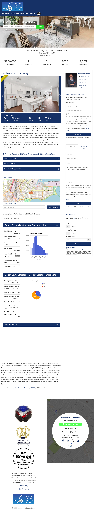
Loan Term (69, 218)
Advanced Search (12, 30)
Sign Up (21, 489)
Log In (27, 489)
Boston (26, 388)
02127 (32, 388)
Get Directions (53, 207)
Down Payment (71, 230)
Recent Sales (83, 82)
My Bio (81, 88)
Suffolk (20, 388)
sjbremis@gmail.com (71, 432)
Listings (10, 388)
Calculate (78, 244)
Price (67, 223)
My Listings (82, 79)
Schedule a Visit (84, 147)
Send (78, 203)
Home (5, 388)
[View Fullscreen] (5, 188)
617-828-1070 (85, 77)
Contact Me (82, 85)
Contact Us (71, 146)
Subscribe (78, 135)
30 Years (78, 218)
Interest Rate (70, 237)
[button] (40, 27)
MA (16, 388)
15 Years (86, 218)
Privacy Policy (84, 206)
